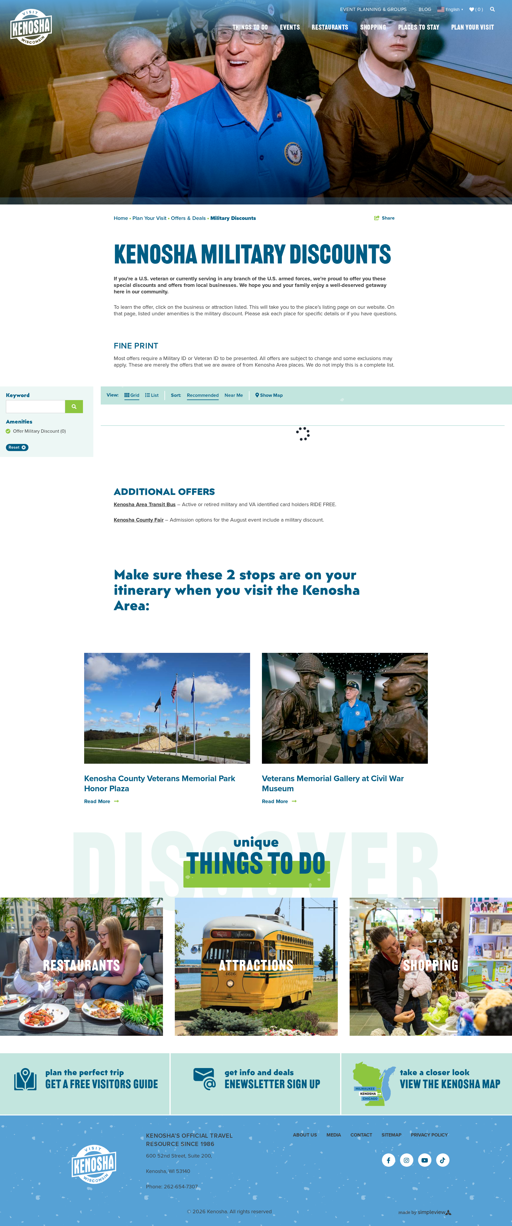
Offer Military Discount (39, 431)
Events (290, 27)
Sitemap (391, 1134)
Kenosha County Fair (139, 520)
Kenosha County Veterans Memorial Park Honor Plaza (159, 783)
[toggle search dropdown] (492, 9)
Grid (134, 395)
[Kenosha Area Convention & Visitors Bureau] (31, 27)
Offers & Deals (189, 218)
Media (334, 1134)
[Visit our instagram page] (406, 1160)
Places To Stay (418, 27)
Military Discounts (233, 218)
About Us (305, 1134)
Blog (425, 9)
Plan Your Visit (473, 27)
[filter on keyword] (74, 406)
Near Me (234, 395)
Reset (14, 447)
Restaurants (330, 27)
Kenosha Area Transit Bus (145, 504)
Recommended (203, 395)
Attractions (256, 966)
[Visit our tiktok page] (442, 1160)
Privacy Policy (429, 1134)
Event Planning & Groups (373, 9)
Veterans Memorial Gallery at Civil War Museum (333, 783)
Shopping (373, 27)
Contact (361, 1134)
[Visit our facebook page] (389, 1160)
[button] (269, 395)
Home (121, 218)
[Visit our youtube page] (424, 1160)
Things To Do (250, 27)
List (154, 395)
